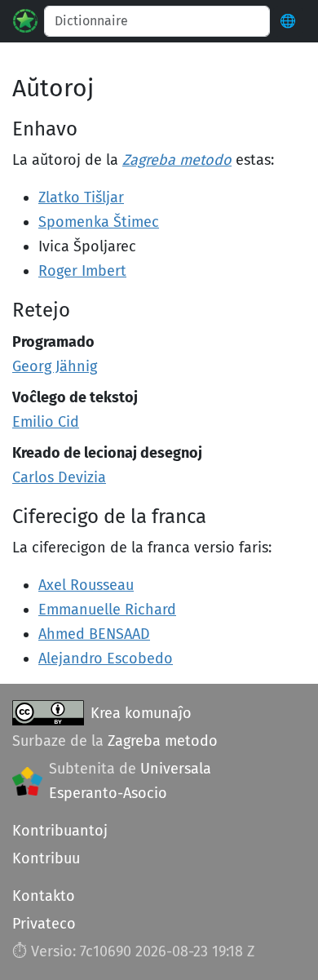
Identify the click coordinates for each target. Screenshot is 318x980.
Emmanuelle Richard (107, 610)
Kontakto (43, 896)
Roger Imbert (82, 271)
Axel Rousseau (86, 585)
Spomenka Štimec (98, 222)
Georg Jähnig (54, 366)
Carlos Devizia (59, 477)
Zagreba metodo (177, 160)
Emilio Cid (45, 422)
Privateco (44, 924)
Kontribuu (46, 858)
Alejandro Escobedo (105, 658)
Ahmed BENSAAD (94, 634)
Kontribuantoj (60, 831)
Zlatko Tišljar (81, 197)
